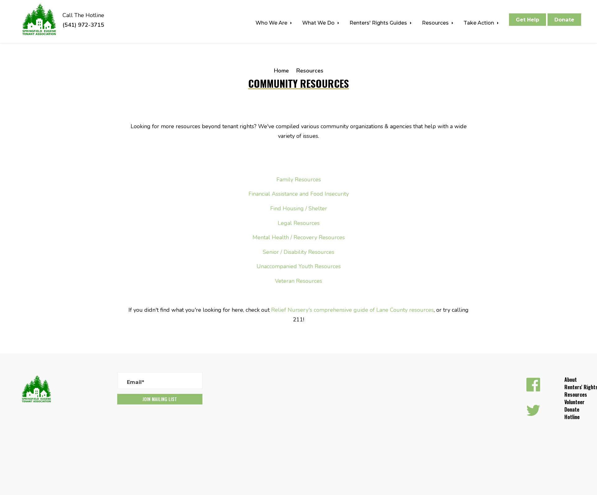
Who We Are (272, 23)
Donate (564, 19)
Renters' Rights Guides (378, 23)
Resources (436, 23)
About (570, 379)
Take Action (479, 23)
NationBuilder (166, 456)
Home (281, 70)
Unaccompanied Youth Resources (299, 266)
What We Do (319, 23)
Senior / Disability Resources (298, 252)
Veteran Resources (298, 281)
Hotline (572, 417)
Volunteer (574, 402)
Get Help (527, 19)
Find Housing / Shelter (298, 208)
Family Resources (298, 179)
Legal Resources (299, 223)
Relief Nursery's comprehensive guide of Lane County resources (352, 310)
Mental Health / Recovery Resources (298, 237)
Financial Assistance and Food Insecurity (298, 194)
